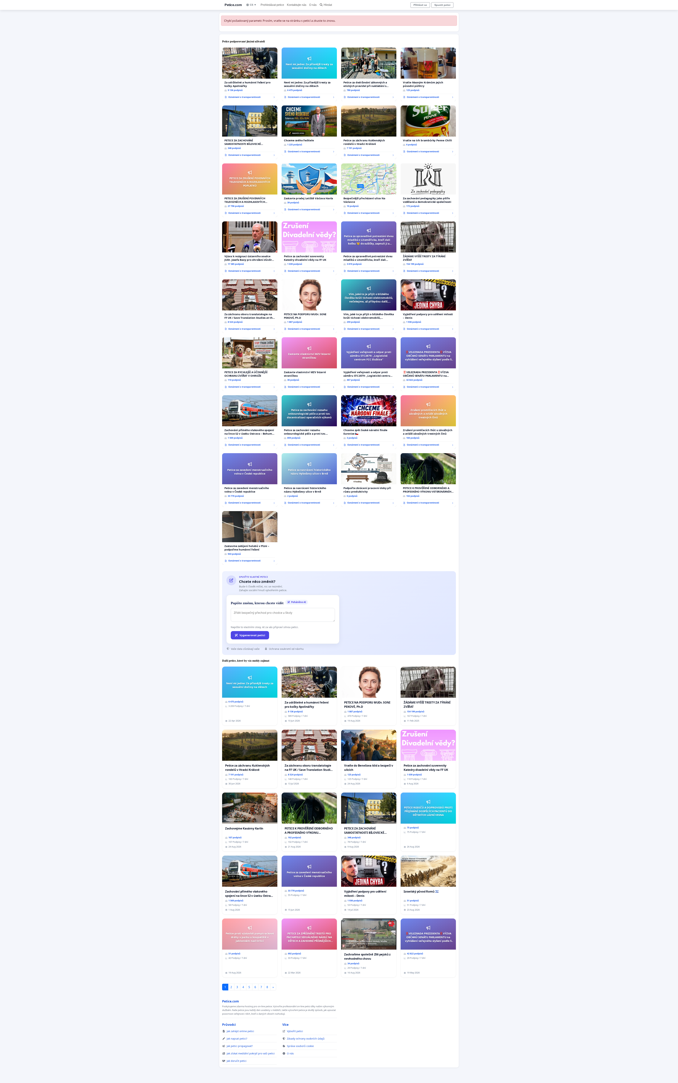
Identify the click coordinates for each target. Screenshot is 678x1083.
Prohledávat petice (272, 4)
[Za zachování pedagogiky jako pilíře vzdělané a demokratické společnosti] (428, 190)
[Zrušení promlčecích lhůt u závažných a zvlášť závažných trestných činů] (428, 422)
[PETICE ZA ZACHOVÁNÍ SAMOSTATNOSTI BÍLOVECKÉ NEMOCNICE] (249, 132)
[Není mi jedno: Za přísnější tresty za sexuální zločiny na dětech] (309, 74)
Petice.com (233, 5)
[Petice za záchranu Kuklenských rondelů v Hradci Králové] (368, 132)
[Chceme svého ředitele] (309, 130)
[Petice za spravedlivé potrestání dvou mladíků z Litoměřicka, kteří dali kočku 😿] (368, 248)
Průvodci (229, 1024)
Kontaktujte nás (296, 4)
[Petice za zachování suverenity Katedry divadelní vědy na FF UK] (309, 248)
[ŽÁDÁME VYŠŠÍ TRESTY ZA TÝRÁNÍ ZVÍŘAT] (428, 248)
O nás (313, 4)
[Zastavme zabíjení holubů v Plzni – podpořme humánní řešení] (249, 538)
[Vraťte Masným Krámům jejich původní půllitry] (428, 74)
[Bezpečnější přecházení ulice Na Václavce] (368, 190)
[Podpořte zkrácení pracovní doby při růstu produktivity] (368, 480)
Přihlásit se (420, 5)
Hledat (328, 4)
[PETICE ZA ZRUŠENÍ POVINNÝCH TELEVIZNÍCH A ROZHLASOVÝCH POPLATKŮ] (249, 190)
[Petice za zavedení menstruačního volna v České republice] (249, 480)
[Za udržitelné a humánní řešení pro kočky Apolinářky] (249, 74)
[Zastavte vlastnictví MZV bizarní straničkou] (309, 364)
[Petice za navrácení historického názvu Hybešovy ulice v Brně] (309, 480)
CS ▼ (253, 4)
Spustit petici (442, 5)
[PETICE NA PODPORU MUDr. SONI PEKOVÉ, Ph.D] (309, 306)
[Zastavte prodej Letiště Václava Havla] (309, 188)
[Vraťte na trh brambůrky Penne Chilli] (428, 130)
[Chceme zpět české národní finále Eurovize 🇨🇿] (368, 422)
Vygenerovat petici (252, 635)
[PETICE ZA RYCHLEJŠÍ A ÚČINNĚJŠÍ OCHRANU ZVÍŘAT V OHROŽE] (249, 364)
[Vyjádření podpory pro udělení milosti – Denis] (428, 306)
